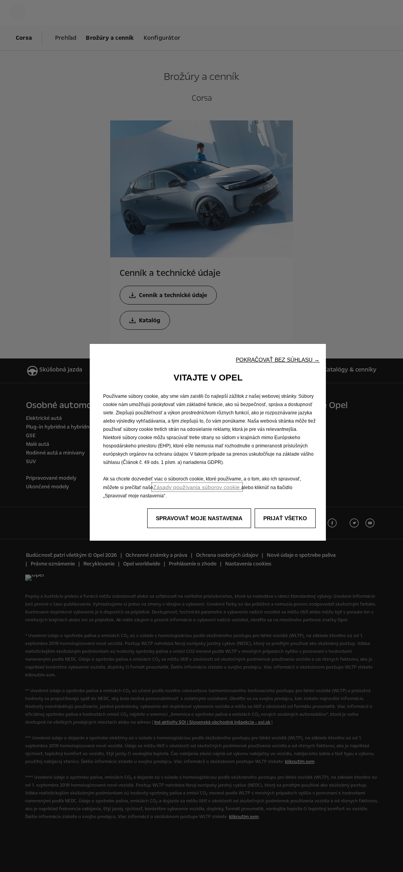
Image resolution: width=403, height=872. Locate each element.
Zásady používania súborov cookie (197, 487)
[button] (278, 360)
